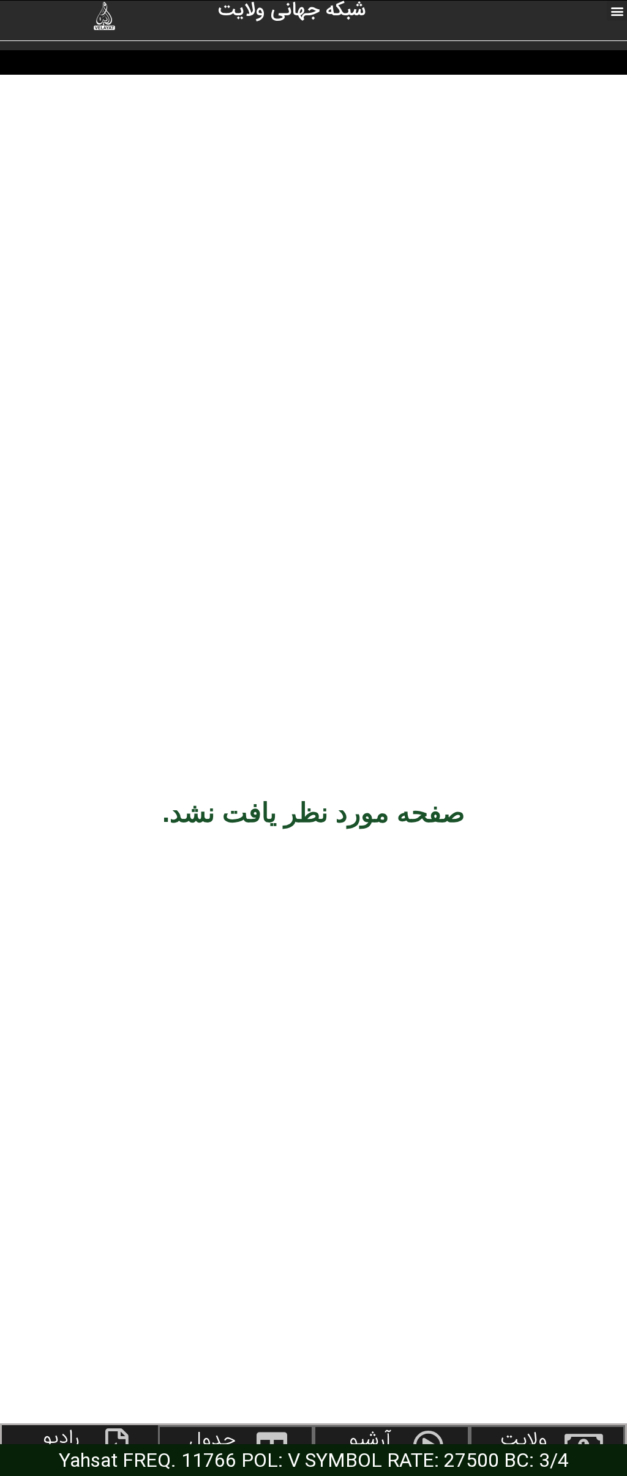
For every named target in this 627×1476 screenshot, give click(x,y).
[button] (617, 11)
